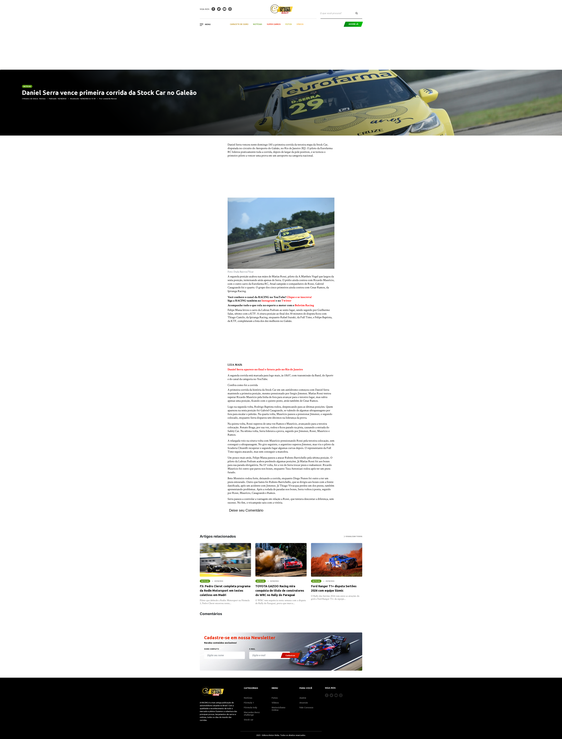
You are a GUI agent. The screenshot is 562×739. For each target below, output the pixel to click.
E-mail (252, 649)
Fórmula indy (250, 707)
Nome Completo (211, 649)
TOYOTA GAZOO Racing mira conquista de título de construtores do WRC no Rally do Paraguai (279, 590)
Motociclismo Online (278, 708)
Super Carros (274, 24)
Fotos (288, 24)
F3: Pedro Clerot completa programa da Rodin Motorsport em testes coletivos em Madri (225, 590)
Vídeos (300, 24)
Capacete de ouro (239, 24)
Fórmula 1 (249, 702)
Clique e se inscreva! (299, 297)
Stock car (248, 719)
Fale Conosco (306, 707)
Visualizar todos (353, 536)
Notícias (257, 24)
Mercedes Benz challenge (252, 713)
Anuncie (303, 702)
